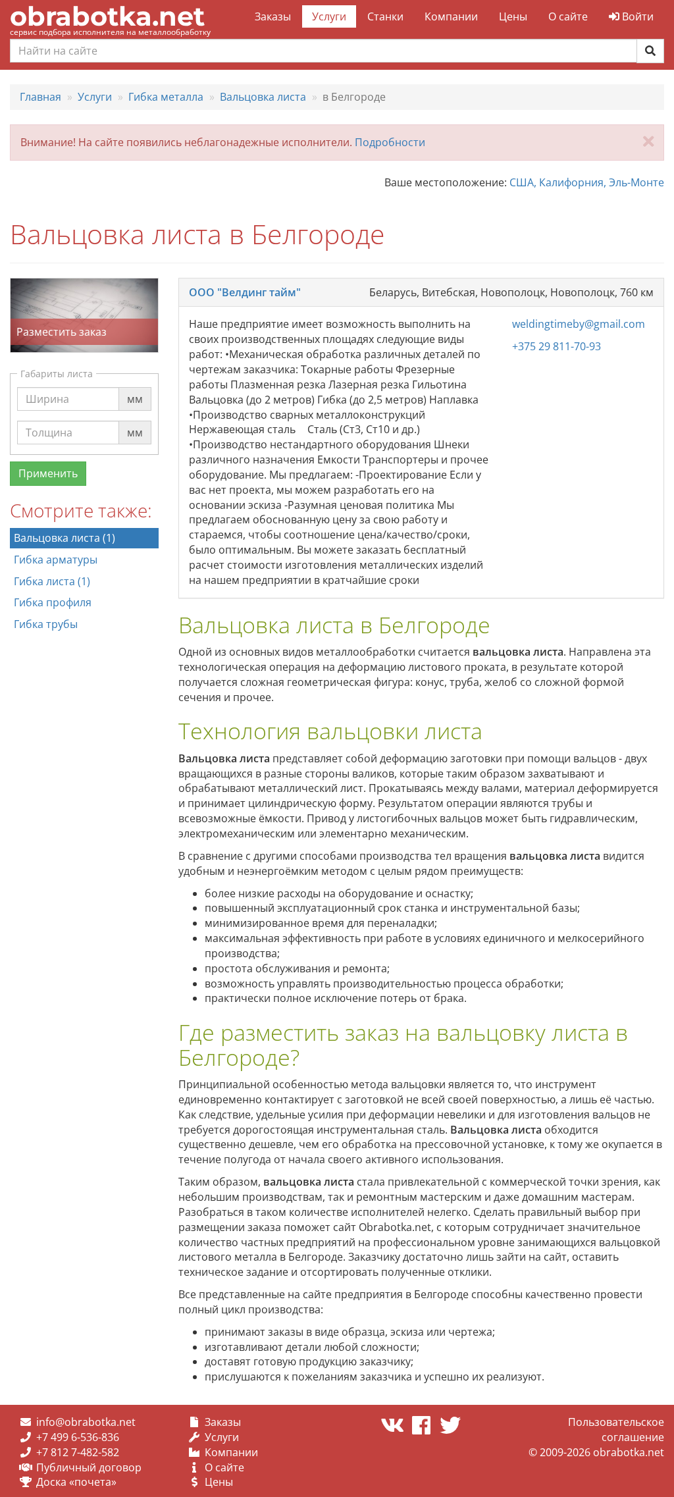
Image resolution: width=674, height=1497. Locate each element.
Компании (451, 16)
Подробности (390, 142)
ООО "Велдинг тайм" (245, 292)
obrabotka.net (107, 16)
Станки (385, 16)
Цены (513, 16)
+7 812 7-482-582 (77, 1452)
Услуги (329, 16)
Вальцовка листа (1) (64, 538)
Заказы (273, 16)
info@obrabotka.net (86, 1422)
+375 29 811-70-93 (556, 346)
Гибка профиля (52, 602)
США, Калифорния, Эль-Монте (586, 182)
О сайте (568, 16)
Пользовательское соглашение (616, 1429)
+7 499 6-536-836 (77, 1437)
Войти (636, 16)
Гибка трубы (46, 624)
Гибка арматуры (55, 559)
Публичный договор (89, 1467)
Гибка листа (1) (52, 581)
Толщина (49, 420)
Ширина (47, 386)
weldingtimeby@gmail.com (578, 324)
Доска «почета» (76, 1482)
